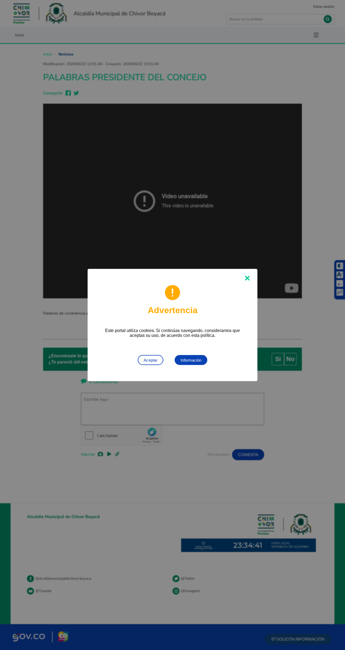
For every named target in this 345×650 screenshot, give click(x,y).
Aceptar (150, 360)
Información (191, 360)
